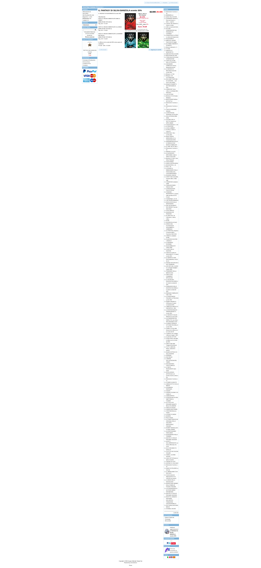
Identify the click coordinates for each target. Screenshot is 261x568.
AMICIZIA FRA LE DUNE (172, 54)
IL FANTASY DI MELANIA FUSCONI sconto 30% (171, 70)
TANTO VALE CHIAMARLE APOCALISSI (169, 276)
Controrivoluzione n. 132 (172, 124)
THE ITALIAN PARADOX (172, 200)
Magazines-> (86, 16)
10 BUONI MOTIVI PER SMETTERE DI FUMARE (172, 399)
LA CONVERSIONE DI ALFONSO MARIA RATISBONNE (171, 490)
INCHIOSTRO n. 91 (171, 165)
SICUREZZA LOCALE (171, 222)
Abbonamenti (86, 11)
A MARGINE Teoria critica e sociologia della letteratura (172, 91)
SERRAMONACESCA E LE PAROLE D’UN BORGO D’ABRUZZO (172, 143)
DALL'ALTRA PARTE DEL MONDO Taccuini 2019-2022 (171, 207)
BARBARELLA (169, 15)
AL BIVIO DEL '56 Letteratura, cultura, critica (171, 217)
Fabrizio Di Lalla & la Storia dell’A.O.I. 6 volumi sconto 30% (172, 254)
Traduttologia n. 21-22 (171, 198)
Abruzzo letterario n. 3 (171, 47)
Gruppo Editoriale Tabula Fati (135, 561)
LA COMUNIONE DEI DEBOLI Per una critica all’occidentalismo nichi (172, 320)
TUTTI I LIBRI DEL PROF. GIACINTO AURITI (170, 348)
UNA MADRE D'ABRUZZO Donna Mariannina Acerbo (171, 65)
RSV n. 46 (168, 166)
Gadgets (85, 20)
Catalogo (92, 7)
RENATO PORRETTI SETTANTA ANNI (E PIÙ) (171, 86)
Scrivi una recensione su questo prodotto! (174, 550)
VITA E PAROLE (170, 210)
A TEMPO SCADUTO (171, 382)
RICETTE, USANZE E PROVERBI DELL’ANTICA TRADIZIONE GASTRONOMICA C (171, 500)
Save (174, 543)
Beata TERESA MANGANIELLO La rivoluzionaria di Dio (171, 138)
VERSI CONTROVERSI (172, 163)
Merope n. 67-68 (170, 74)
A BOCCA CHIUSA (170, 407)
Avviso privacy (86, 61)
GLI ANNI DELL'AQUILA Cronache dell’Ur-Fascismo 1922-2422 (172, 232)
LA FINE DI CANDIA (171, 414)
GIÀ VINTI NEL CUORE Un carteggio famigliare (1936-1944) (172, 268)
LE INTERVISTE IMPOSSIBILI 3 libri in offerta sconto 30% (171, 155)
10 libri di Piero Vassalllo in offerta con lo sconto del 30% (172, 340)
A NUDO (168, 390)
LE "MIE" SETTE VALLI (172, 146)
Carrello (166, 9)
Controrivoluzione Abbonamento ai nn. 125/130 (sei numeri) (171, 476)
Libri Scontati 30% (87, 15)
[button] (152, 3)
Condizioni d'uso (87, 63)
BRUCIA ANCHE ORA (171, 55)
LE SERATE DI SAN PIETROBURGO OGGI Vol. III (172, 259)
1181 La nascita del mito (172, 27)
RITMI (167, 220)
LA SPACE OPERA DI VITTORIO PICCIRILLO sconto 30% (172, 325)
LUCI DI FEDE (169, 94)
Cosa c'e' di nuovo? (87, 39)
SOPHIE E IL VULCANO (172, 463)
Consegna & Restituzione (89, 60)
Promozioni (99, 7)
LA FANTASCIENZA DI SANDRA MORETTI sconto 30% (171, 311)
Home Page (86, 7)
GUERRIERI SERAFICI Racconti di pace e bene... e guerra (172, 20)
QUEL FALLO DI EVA (171, 16)
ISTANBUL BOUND (171, 508)
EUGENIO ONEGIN (171, 175)
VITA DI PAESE (170, 161)
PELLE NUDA (169, 417)
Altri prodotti (168, 520)
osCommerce (133, 562)
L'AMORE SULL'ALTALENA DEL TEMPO (171, 360)
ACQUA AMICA (170, 38)
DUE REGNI (169, 357)
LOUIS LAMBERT (170, 128)
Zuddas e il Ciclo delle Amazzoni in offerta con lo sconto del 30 (172, 330)
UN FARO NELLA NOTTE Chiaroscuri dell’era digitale (171, 121)
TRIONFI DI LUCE (170, 461)
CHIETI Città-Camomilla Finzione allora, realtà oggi (172, 178)
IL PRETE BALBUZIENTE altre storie (171, 369)
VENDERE (168, 355)
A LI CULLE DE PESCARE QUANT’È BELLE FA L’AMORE (171, 404)
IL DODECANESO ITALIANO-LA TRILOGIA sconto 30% (172, 298)
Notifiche (166, 525)
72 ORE (168, 48)
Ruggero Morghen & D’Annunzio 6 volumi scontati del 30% (171, 303)
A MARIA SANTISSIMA (171, 409)
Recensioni (167, 546)
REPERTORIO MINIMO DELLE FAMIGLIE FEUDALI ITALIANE (172, 485)
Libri (84, 13)
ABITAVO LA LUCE (170, 151)
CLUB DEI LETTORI (171, 336)
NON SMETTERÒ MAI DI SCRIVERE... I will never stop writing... (171, 81)
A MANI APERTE (170, 395)
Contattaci (85, 65)
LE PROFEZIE (169, 126)
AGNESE (168, 416)
